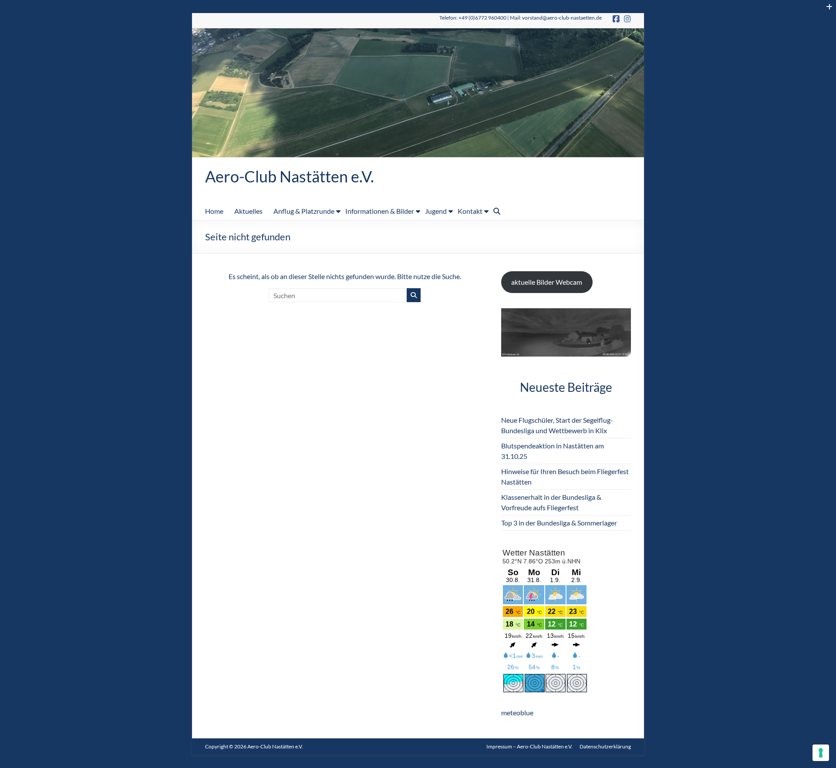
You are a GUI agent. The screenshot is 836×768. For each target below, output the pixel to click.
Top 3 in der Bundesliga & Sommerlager (559, 523)
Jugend (436, 211)
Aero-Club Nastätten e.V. (289, 176)
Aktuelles (248, 211)
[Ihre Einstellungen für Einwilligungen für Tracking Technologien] (820, 752)
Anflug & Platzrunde (303, 211)
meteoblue (517, 712)
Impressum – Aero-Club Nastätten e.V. (529, 746)
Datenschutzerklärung (605, 746)
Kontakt (470, 211)
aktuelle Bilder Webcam (546, 282)
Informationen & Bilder (379, 211)
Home (214, 211)
